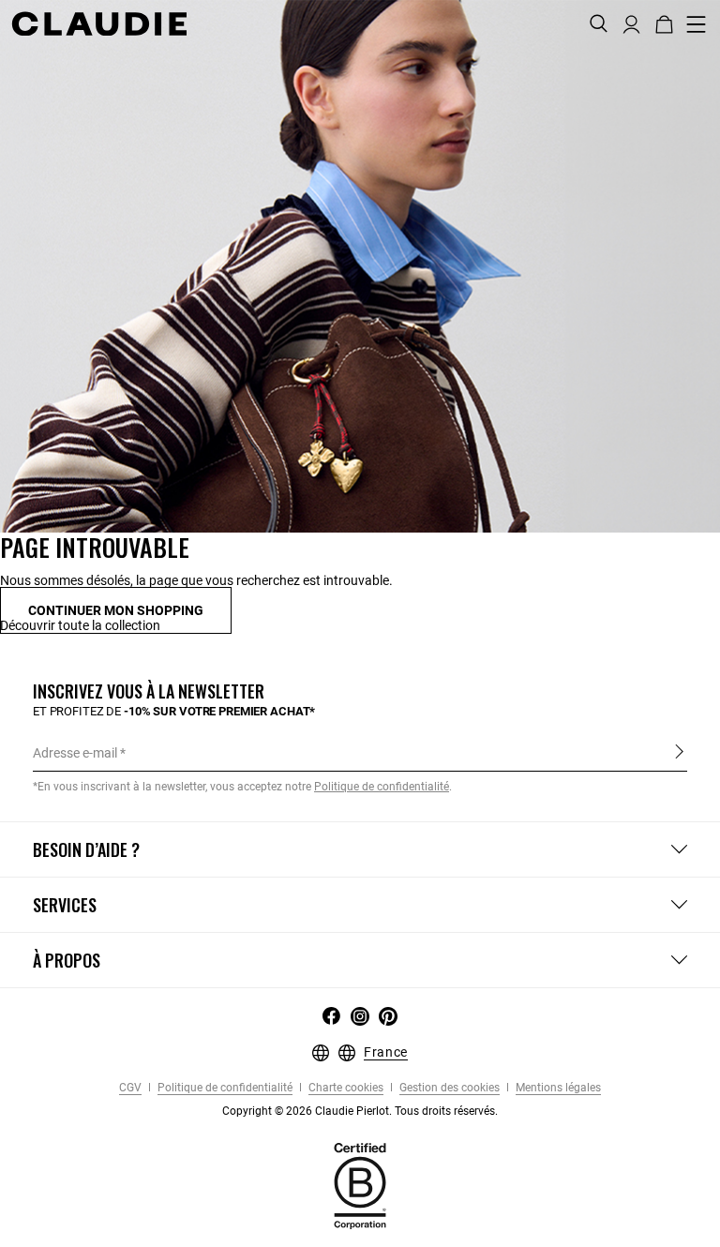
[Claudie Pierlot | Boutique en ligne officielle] (99, 23)
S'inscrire (679, 752)
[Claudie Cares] (360, 1185)
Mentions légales (557, 1088)
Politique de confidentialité (223, 1088)
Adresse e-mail (75, 752)
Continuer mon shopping (115, 610)
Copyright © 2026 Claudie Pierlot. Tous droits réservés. (360, 1111)
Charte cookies (344, 1088)
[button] (631, 22)
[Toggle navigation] (696, 24)
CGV (130, 1088)
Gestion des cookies (448, 1088)
